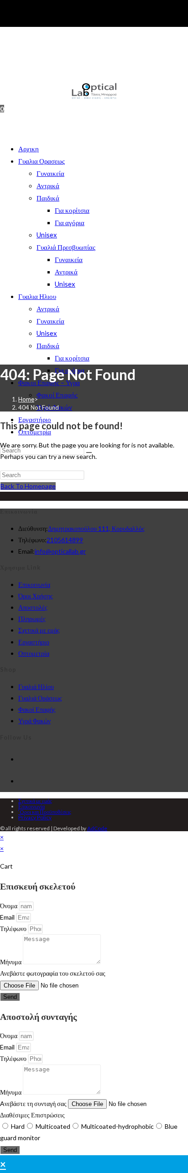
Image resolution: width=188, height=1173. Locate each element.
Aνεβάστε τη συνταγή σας (34, 1103)
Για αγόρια (69, 222)
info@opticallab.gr (60, 551)
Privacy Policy (35, 817)
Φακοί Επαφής (57, 395)
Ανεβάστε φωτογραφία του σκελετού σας (52, 973)
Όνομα (9, 906)
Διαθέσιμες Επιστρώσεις (32, 1115)
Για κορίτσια (72, 210)
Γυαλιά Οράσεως (40, 698)
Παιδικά (48, 198)
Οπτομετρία (33, 653)
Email (8, 917)
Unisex (47, 235)
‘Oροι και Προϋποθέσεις (44, 811)
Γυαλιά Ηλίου (36, 686)
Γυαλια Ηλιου (37, 296)
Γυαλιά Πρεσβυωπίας (66, 247)
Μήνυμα (11, 962)
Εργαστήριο (33, 642)
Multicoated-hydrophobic (117, 1126)
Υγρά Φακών (34, 721)
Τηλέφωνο (14, 928)
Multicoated (53, 1126)
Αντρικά (48, 185)
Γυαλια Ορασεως (41, 161)
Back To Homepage (28, 486)
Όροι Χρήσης (35, 596)
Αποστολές (32, 607)
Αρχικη (28, 148)
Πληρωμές (32, 619)
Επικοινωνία (34, 584)
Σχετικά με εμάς (39, 630)
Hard (18, 1126)
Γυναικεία (50, 173)
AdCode (97, 828)
